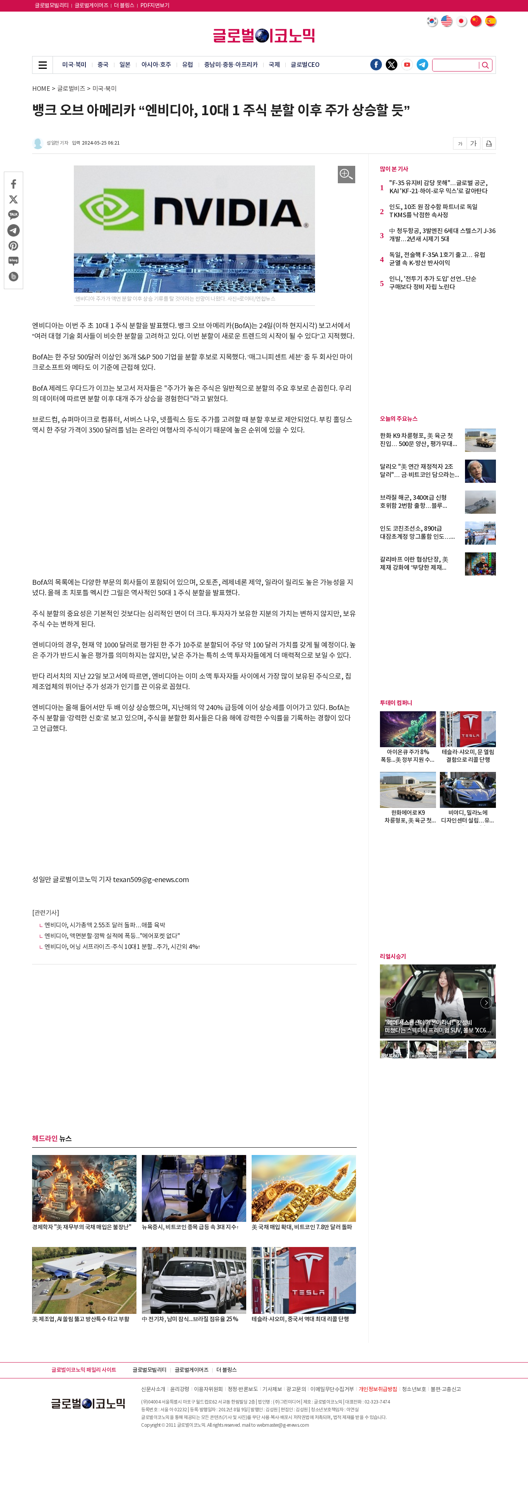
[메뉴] (42, 64)
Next (486, 1002)
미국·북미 (74, 64)
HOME (41, 88)
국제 (274, 64)
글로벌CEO (305, 64)
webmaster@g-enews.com (283, 1425)
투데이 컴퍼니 (396, 703)
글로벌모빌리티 (52, 6)
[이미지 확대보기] (346, 174)
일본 (125, 64)
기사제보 (272, 1390)
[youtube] (407, 64)
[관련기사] (45, 913)
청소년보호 (414, 1390)
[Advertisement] (194, 501)
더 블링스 (124, 6)
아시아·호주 (156, 64)
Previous (389, 1002)
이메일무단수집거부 (332, 1390)
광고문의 (296, 1390)
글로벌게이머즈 (92, 6)
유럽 (187, 64)
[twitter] (391, 64)
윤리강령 (179, 1390)
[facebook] (376, 64)
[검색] (485, 65)
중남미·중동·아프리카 (231, 64)
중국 (103, 64)
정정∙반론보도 (243, 1390)
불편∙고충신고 (446, 1390)
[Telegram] (422, 64)
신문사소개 (153, 1390)
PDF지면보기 (155, 6)
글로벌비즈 (71, 88)
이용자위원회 (208, 1390)
